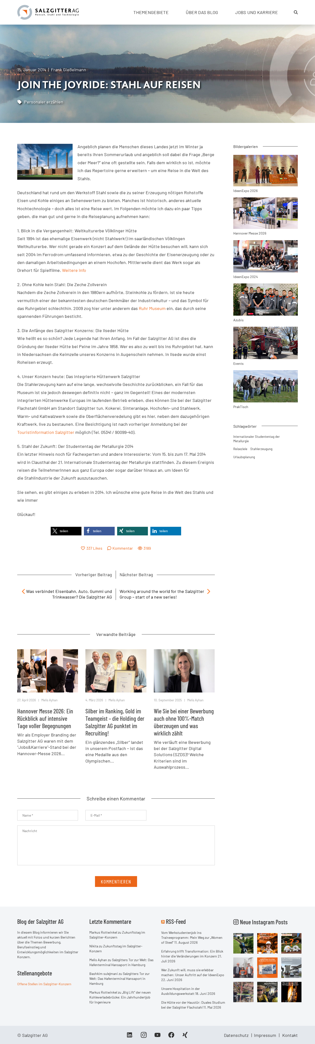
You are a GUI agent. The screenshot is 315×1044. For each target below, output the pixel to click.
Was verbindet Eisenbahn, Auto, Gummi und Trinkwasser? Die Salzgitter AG (69, 594)
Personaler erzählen (43, 101)
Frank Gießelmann (68, 69)
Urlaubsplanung (244, 457)
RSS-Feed (176, 921)
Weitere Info (74, 270)
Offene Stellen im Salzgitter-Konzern (44, 984)
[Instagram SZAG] (243, 943)
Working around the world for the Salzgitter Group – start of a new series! (162, 594)
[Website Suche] (296, 12)
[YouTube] (157, 1036)
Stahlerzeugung (261, 449)
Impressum (265, 1035)
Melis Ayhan (49, 700)
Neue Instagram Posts (263, 922)
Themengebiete (151, 12)
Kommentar (122, 548)
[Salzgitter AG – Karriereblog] (48, 12)
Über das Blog (202, 12)
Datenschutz (236, 1035)
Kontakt (290, 1035)
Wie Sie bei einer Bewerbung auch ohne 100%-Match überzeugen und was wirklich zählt (184, 722)
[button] (66, 531)
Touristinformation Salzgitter (45, 432)
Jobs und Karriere (256, 12)
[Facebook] (171, 1036)
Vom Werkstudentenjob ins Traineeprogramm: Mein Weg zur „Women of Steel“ (191, 937)
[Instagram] (144, 1036)
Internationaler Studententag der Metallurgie (256, 439)
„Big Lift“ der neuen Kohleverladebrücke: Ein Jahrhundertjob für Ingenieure (120, 997)
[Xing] (185, 1036)
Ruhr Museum (152, 308)
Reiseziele (240, 449)
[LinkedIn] (130, 1036)
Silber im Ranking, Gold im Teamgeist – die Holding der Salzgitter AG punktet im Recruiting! (114, 722)
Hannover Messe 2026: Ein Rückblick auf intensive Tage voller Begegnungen (45, 718)
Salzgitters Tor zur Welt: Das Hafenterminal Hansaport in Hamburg (119, 978)
